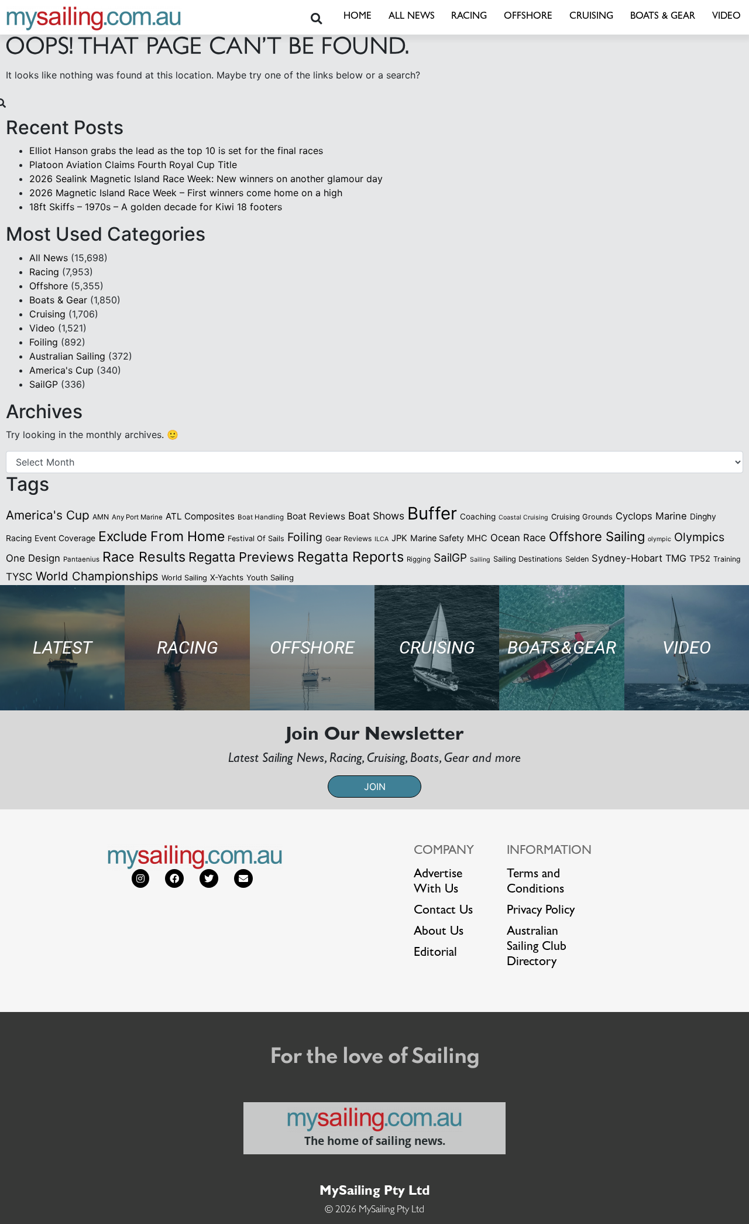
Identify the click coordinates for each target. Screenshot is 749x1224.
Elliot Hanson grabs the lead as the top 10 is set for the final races (176, 150)
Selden (577, 559)
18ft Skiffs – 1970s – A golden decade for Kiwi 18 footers (155, 207)
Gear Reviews (348, 538)
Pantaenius (81, 559)
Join (375, 786)
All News (412, 17)
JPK (399, 538)
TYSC (19, 576)
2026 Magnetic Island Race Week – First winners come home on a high (185, 193)
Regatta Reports (350, 556)
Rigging (419, 559)
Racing (469, 17)
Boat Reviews (316, 516)
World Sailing (184, 577)
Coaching (478, 516)
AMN (100, 516)
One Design (33, 558)
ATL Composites (200, 516)
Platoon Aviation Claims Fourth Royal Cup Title (133, 164)
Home (357, 17)
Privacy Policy (541, 911)
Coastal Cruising (523, 517)
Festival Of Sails (256, 538)
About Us (438, 932)
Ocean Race (518, 537)
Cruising (591, 17)
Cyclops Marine (651, 516)
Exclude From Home (161, 536)
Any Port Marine (137, 517)
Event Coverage (65, 538)
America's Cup (61, 370)
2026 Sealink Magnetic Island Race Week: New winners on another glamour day (206, 178)
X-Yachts (226, 577)
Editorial (435, 953)
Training (726, 559)
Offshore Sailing (597, 536)
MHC (477, 538)
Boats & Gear (662, 17)
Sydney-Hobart (627, 558)
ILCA (381, 539)
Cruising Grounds (582, 516)
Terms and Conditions (535, 883)
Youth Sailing (270, 577)
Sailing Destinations (527, 559)
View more (62, 647)
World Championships (97, 576)
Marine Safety (437, 538)
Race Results (143, 557)
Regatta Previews (241, 557)
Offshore (528, 17)
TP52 (699, 558)
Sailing (480, 559)
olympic (659, 539)
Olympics (699, 537)
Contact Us (443, 911)
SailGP (43, 384)
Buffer (432, 513)
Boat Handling (261, 517)
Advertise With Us (438, 883)
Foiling (43, 342)
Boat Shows (376, 516)
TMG (675, 558)
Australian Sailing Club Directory (536, 947)
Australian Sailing (67, 356)
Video (726, 17)
